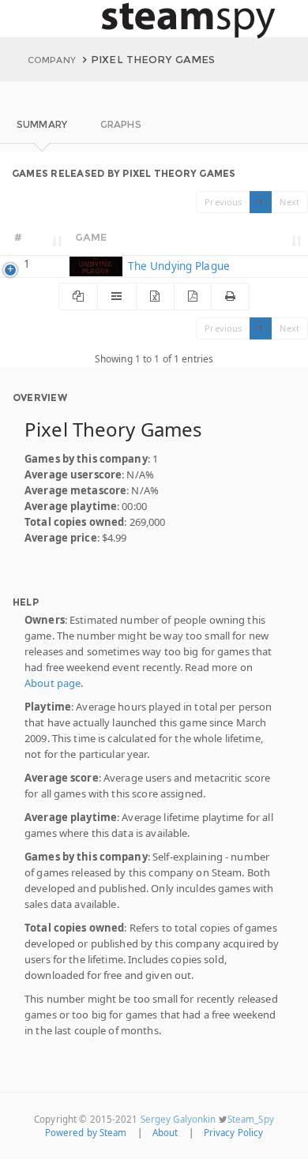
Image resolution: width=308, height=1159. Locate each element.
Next (289, 202)
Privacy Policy (234, 1132)
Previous (223, 202)
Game (91, 237)
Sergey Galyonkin (178, 1119)
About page (52, 683)
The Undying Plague (177, 266)
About (165, 1132)
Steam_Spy (250, 1119)
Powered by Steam (86, 1132)
